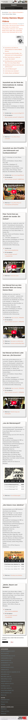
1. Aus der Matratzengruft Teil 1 (11, 484)
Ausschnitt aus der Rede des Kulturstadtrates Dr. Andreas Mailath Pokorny (13, 49)
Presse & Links (4, 702)
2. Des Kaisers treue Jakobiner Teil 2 (12, 566)
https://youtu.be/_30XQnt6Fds (17, 317)
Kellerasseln (12, 28)
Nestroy (17, 27)
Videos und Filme (5, 711)
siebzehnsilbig (19, 30)
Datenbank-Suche (5, 699)
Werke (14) (3, 695)
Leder (10, 25)
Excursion (14, 25)
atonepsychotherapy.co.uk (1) (8, 655)
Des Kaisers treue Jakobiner (16, 575)
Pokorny (3, 25)
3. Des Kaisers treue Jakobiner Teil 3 (12, 569)
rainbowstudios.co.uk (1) (7, 658)
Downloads (3, 713)
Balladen (4, 30)
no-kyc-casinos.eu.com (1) (7, 683)
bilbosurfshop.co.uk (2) (6, 678)
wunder (7, 32)
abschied (4, 32)
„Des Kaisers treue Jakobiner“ (12, 71)
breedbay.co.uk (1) (5, 685)
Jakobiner (21, 28)
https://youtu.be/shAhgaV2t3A (17, 113)
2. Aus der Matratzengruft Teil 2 (11, 486)
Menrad (18, 25)
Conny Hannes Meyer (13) (7, 690)
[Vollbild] (22, 481)
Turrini (17, 28)
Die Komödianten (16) (6, 692)
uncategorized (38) (5, 665)
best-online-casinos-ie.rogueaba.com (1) (10, 671)
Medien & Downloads (18, 12)
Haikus (7, 25)
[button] (14, 475)
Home (10, 12)
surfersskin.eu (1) (5, 674)
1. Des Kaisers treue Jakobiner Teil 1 (12, 564)
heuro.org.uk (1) (5, 653)
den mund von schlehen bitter (17, 341)
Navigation (14, 5)
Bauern (7, 30)
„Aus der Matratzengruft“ (11, 68)
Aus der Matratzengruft (15, 495)
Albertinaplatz (12, 32)
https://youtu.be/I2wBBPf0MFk (11, 611)
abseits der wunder (15, 275)
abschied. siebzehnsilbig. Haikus (17, 343)
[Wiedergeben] (6, 481)
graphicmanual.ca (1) (6, 660)
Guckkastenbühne (6, 28)
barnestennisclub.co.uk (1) (7, 667)
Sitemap (3, 704)
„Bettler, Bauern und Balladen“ (12, 73)
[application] (14, 475)
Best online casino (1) (6, 676)
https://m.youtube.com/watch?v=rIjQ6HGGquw (14, 179)
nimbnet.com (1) (5, 669)
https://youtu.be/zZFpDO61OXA (11, 250)
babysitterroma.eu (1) (6, 681)
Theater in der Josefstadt (10, 27)
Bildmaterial (3, 708)
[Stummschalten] (19, 481)
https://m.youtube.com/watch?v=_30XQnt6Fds (14, 321)
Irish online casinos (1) (6, 688)
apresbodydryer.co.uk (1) (7, 662)
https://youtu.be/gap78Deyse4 (17, 175)
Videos (14, 30)
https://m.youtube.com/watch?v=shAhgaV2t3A (14, 117)
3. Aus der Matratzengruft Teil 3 (11, 489)
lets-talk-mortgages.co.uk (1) (8, 651)
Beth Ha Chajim (19, 32)
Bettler (11, 30)
